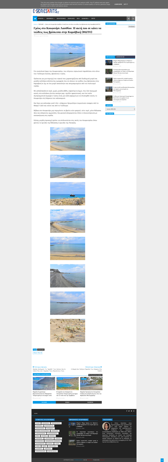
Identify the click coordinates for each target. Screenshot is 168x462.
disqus (67, 402)
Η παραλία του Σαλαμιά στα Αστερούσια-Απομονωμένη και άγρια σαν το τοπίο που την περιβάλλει (67, 393)
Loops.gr (102, 460)
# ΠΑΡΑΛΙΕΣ (41, 349)
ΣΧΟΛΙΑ (52, 436)
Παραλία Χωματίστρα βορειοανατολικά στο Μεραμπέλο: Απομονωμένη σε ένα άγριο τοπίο (42, 393)
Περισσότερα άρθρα (96, 375)
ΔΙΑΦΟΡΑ (85, 18)
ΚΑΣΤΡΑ (50, 443)
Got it (126, 4)
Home (35, 24)
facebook (90, 402)
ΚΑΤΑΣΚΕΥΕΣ (40, 443)
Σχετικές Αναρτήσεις (42, 374)
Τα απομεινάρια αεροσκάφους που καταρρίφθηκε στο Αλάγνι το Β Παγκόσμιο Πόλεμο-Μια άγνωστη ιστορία (123, 71)
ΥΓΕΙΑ (57, 443)
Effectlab (89, 460)
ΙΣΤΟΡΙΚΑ (39, 425)
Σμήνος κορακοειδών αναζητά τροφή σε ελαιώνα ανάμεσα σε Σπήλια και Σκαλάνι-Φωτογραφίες (123, 80)
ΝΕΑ (78, 18)
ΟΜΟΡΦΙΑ (48, 448)
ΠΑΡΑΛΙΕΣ (71, 18)
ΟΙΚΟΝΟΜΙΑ (53, 446)
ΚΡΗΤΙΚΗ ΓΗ (49, 425)
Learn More (118, 4)
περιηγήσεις (52, 451)
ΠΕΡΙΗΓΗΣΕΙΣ (56, 423)
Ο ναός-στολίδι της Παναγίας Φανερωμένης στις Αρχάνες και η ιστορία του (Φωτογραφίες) (123, 89)
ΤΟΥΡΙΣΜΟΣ (49, 438)
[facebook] (127, 411)
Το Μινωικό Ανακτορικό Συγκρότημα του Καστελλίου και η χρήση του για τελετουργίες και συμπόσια (123, 98)
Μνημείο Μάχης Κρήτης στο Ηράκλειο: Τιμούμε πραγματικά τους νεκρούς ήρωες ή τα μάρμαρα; (123, 62)
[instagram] (134, 411)
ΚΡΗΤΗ (40, 18)
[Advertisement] (65, 359)
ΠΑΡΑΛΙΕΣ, (46, 36)
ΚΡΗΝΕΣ (58, 438)
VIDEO (38, 446)
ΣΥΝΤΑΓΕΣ (39, 441)
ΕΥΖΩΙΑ (44, 436)
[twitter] (129, 411)
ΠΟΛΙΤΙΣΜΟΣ (61, 18)
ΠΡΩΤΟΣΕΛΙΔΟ (40, 451)
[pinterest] (131, 411)
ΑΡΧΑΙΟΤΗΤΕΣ (40, 433)
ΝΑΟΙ (38, 423)
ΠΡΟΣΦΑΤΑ (110, 57)
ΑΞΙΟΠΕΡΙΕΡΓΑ (52, 433)
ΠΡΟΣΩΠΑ (39, 438)
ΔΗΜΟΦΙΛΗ (120, 57)
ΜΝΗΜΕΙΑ (50, 18)
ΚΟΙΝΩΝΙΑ (46, 423)
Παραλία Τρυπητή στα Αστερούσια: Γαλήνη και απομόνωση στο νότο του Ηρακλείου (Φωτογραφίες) (90, 393)
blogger (44, 402)
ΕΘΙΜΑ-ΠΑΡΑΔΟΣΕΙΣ (42, 431)
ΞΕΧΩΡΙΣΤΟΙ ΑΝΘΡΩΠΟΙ (53, 441)
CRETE (93, 18)
